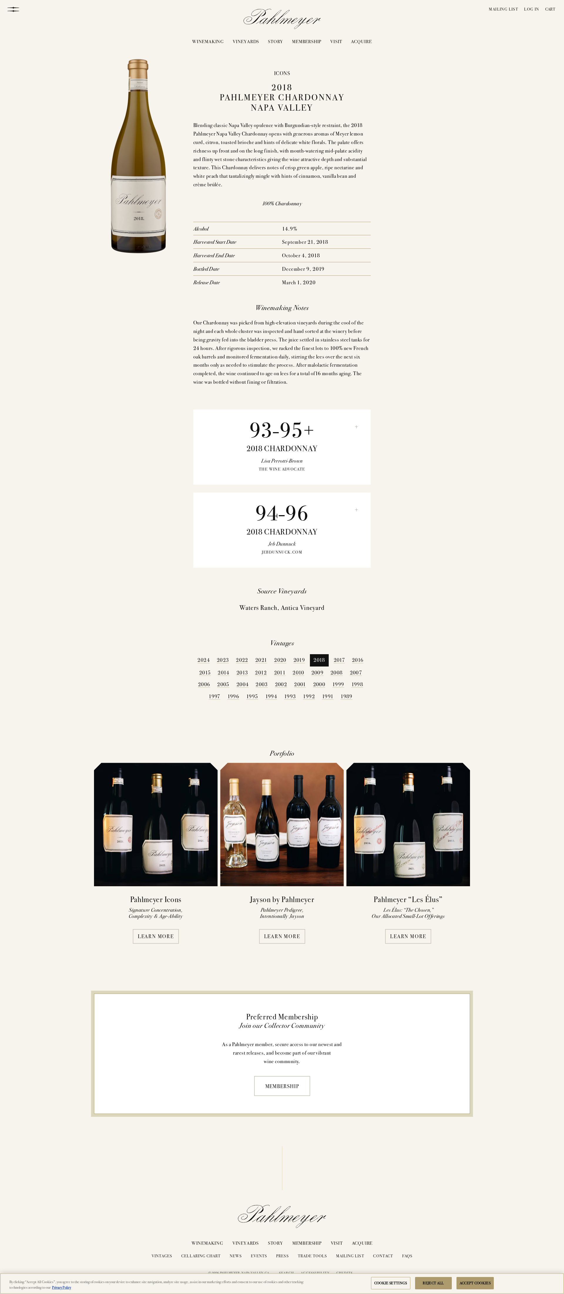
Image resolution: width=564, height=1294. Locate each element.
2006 (204, 684)
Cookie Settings (390, 1282)
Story (275, 41)
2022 (242, 659)
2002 (281, 684)
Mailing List (503, 9)
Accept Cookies (475, 1282)
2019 (299, 659)
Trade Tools (312, 1256)
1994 (271, 696)
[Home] (282, 20)
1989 (346, 696)
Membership (306, 41)
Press (282, 1256)
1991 (327, 696)
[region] (282, 1283)
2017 (339, 659)
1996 (233, 696)
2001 (300, 684)
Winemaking (208, 41)
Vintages (162, 1256)
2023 (223, 659)
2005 (223, 684)
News (236, 1256)
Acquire (361, 41)
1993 (290, 696)
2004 (242, 684)
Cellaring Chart (201, 1256)
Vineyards (246, 41)
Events (259, 1256)
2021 (261, 659)
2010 (298, 672)
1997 (214, 696)
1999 (338, 684)
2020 (280, 659)
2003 (262, 684)
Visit (336, 41)
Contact (383, 1256)
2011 (280, 672)
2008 (336, 672)
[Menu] (13, 9)
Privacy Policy (61, 1287)
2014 (223, 672)
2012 (261, 672)
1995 (252, 696)
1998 (357, 684)
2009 (317, 672)
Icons (282, 73)
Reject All (433, 1282)
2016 (357, 659)
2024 (203, 659)
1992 (309, 696)
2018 (319, 659)
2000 (319, 684)
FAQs (407, 1256)
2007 (356, 672)
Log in (531, 9)
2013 (242, 672)
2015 (205, 672)
